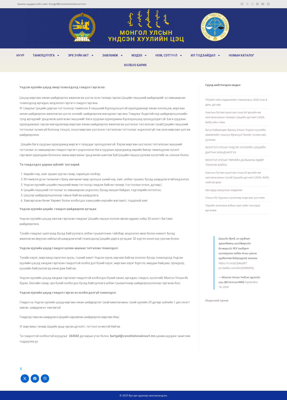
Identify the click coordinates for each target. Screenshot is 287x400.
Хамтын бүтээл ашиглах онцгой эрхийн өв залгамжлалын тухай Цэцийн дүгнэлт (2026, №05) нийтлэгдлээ (237, 177)
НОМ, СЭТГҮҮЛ (166, 55)
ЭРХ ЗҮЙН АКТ (78, 55)
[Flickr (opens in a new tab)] (257, 4)
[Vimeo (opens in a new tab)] (268, 4)
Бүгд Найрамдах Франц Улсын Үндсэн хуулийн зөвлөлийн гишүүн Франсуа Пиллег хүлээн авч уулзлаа (235, 135)
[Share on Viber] (45, 378)
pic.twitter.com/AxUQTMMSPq (236, 268)
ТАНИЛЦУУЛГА (44, 55)
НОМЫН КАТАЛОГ (241, 55)
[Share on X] (25, 378)
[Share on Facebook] (35, 378)
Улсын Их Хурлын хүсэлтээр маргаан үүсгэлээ (235, 197)
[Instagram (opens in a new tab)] (252, 4)
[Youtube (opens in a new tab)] (263, 4)
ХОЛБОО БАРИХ (135, 65)
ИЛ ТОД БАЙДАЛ (203, 55)
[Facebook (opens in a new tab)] (242, 4)
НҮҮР (20, 55)
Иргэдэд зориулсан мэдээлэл (223, 190)
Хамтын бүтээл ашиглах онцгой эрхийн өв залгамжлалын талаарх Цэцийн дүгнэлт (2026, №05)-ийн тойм (235, 117)
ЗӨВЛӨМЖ (110, 55)
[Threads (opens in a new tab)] (247, 4)
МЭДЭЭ (137, 55)
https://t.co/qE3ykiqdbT (233, 263)
